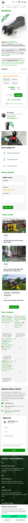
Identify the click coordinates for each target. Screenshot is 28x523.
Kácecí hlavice (7, 293)
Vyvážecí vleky (7, 295)
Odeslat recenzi (8, 207)
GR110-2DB (8, 65)
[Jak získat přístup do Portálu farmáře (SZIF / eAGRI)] (14, 225)
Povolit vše (14, 516)
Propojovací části (16, 6)
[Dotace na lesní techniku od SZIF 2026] (14, 282)
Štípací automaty (15, 293)
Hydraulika (8, 6)
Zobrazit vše (24, 69)
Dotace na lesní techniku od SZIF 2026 (13, 300)
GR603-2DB (8, 64)
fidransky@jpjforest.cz (12, 118)
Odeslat (14, 450)
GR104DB (17, 64)
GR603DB (22, 62)
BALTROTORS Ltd (12, 42)
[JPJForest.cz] (3, 2)
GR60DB (23, 60)
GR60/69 (3, 62)
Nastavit (7, 520)
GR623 (13, 64)
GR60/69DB (8, 62)
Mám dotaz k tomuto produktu (16, 104)
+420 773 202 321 (11, 117)
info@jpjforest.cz (9, 403)
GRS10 (13, 65)
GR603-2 (3, 64)
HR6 (16, 65)
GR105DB (22, 64)
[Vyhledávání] (13, 2)
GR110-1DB (3, 65)
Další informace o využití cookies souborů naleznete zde (13, 512)
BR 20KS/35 (14, 79)
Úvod (2, 6)
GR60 (19, 60)
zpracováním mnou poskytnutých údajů (12, 446)
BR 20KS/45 (14, 83)
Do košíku (18, 95)
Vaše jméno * (6, 180)
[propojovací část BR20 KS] (7, 126)
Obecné (5, 235)
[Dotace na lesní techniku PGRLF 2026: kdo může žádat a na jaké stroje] (14, 254)
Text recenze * (6, 193)
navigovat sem (7, 412)
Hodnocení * (5, 187)
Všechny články (14, 307)
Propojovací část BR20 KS (12, 7)
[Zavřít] (26, 506)
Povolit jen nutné (20, 520)
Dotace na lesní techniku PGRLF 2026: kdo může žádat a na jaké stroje (13, 270)
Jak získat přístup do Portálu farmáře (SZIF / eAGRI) (13, 241)
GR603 (17, 62)
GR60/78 (14, 62)
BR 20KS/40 (6, 83)
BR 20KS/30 (6, 79)
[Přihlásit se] (16, 2)
